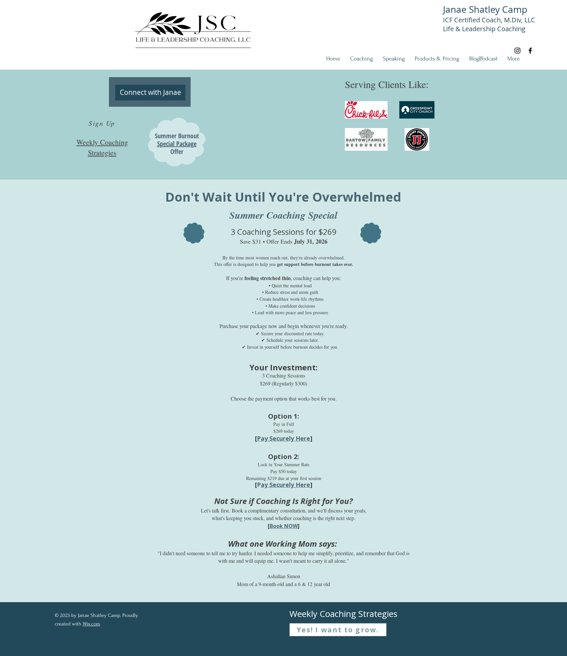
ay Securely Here (285, 485)
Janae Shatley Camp (485, 9)
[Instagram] (517, 51)
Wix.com (91, 624)
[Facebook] (530, 51)
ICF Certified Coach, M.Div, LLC (489, 19)
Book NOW (284, 526)
